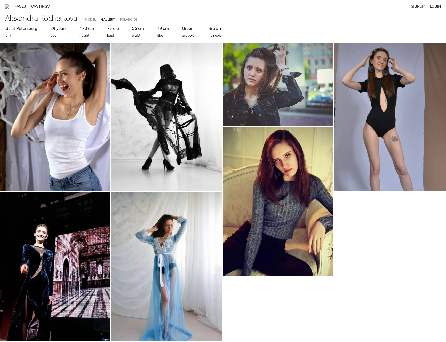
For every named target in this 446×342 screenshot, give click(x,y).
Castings (40, 6)
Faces (20, 6)
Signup (418, 6)
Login (435, 6)
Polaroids (129, 19)
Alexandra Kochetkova (41, 18)
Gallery (108, 19)
